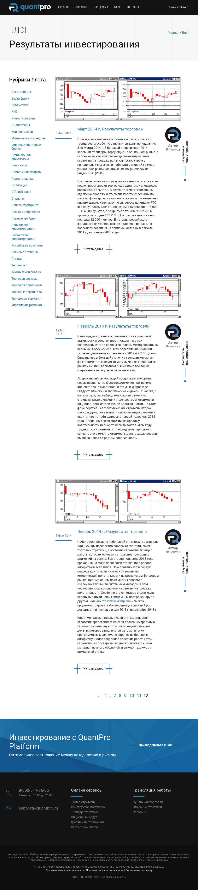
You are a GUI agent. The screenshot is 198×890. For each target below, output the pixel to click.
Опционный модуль (85, 817)
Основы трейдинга (24, 205)
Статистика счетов (84, 827)
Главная (63, 7)
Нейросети (19, 165)
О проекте (81, 7)
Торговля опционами (26, 285)
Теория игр (19, 265)
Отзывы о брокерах (25, 212)
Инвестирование (23, 118)
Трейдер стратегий (84, 812)
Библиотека (19, 105)
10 (131, 695)
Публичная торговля (148, 802)
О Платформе (21, 192)
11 (139, 695)
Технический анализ (26, 272)
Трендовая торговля (26, 298)
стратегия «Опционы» (117, 601)
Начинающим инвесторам (21, 156)
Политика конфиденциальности (65, 870)
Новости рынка (22, 178)
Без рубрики (20, 98)
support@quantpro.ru (38, 808)
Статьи (16, 259)
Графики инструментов (88, 822)
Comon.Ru (140, 812)
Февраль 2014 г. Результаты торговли (113, 326)
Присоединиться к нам (155, 745)
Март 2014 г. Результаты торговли (110, 129)
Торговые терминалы (26, 292)
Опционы (18, 198)
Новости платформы (26, 172)
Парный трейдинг (24, 218)
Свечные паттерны (24, 252)
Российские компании (27, 245)
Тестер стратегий (83, 802)
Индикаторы (20, 125)
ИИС (14, 111)
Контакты (132, 7)
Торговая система (24, 278)
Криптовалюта (22, 132)
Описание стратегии (147, 807)
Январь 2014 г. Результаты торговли (112, 531)
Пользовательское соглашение (104, 870)
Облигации (19, 185)
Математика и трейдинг (28, 138)
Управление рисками (26, 305)
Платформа (100, 7)
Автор (173, 147)
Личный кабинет (178, 7)
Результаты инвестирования (23, 236)
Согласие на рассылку (139, 870)
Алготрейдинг (21, 92)
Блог (117, 7)
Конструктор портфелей (88, 807)
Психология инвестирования (23, 226)
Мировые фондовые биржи (26, 146)
